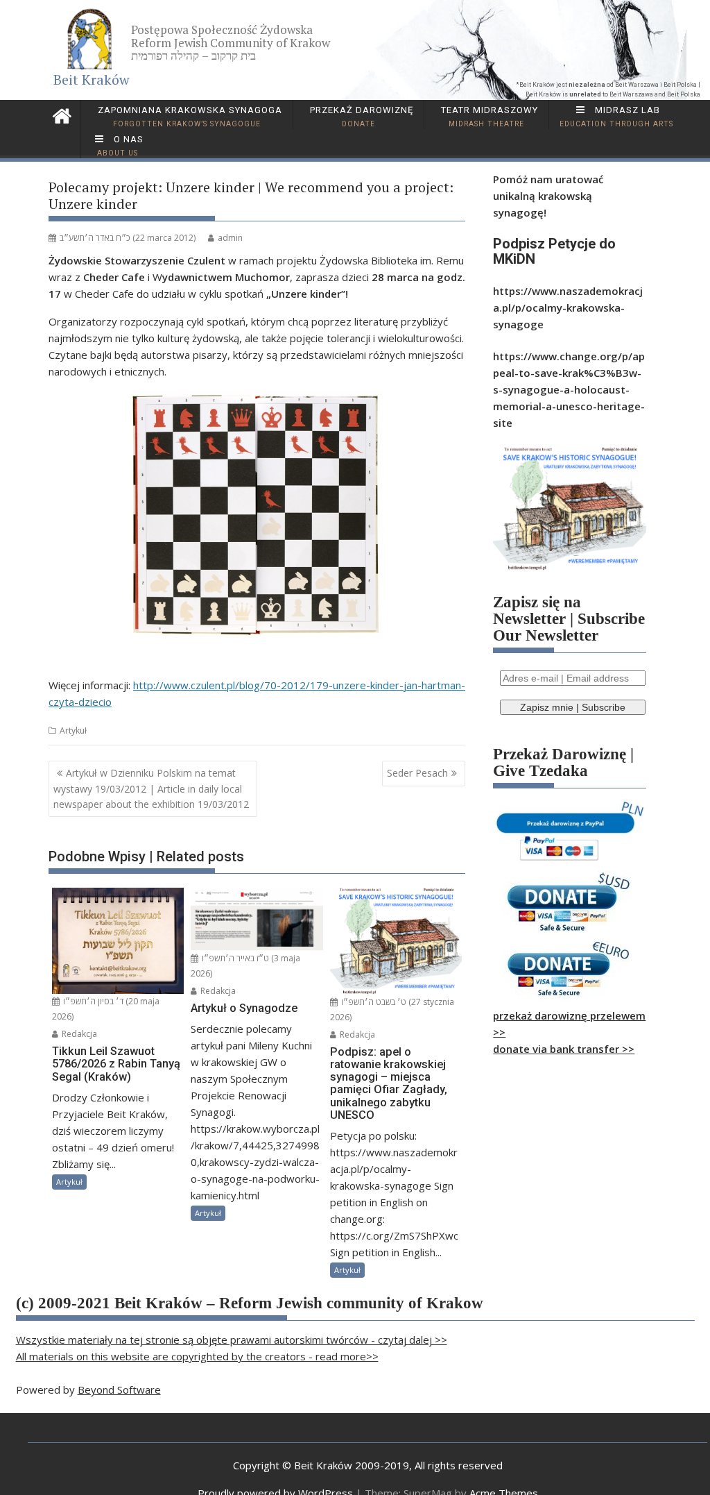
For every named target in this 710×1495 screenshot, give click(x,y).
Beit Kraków (91, 79)
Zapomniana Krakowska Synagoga (188, 116)
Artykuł (73, 730)
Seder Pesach (417, 772)
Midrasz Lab (616, 116)
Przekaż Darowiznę (360, 116)
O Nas (120, 146)
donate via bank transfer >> (563, 1049)
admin (230, 238)
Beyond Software (119, 1389)
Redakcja (78, 1034)
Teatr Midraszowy (488, 116)
